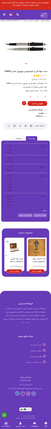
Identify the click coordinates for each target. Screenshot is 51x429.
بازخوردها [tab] (19, 138)
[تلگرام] (20, 126)
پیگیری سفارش (36, 350)
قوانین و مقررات (36, 356)
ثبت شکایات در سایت (33, 362)
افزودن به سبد (37, 103)
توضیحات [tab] (31, 138)
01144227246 (25, 380)
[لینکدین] (14, 126)
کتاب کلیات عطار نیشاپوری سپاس (39, 260)
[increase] (30, 96)
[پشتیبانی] (22, 393)
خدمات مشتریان (36, 344)
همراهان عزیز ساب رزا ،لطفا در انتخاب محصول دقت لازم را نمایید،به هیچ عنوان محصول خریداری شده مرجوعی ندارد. (25, 3)
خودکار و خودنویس (36, 109)
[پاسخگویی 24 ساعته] (4, 415)
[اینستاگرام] (28, 393)
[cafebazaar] (25, 409)
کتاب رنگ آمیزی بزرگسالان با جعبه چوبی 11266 (16, 260)
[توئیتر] (25, 126)
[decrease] (45, 96)
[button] (45, 255)
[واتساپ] (9, 126)
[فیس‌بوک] (31, 126)
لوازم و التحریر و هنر (30, 20)
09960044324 (25, 377)
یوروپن (41, 113)
